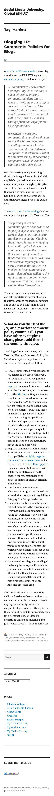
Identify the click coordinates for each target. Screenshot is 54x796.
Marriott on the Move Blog (24, 211)
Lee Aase (12, 635)
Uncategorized (39, 635)
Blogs (6, 638)
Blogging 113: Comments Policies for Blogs (27, 46)
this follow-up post (36, 464)
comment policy (17, 638)
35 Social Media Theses (20, 708)
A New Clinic (14, 711)
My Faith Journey (16, 727)
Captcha (12, 386)
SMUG (10, 735)
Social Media (18, 640)
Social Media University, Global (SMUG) (24, 12)
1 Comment (43, 640)
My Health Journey (17, 731)
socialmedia (30, 640)
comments (31, 638)
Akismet (22, 394)
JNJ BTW (40, 638)
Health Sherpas (15, 719)
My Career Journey (17, 723)
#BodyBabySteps (16, 704)
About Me (12, 715)
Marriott (7, 640)
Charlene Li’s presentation (22, 71)
